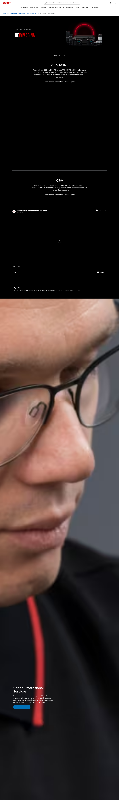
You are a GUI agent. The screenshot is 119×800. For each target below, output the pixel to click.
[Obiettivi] (46, 7)
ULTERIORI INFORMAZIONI (22, 707)
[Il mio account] (110, 3)
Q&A (64, 55)
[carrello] (114, 3)
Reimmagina (57, 55)
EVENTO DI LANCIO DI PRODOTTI (24, 29)
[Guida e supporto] (88, 7)
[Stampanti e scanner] (62, 7)
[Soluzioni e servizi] (75, 7)
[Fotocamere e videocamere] (38, 7)
